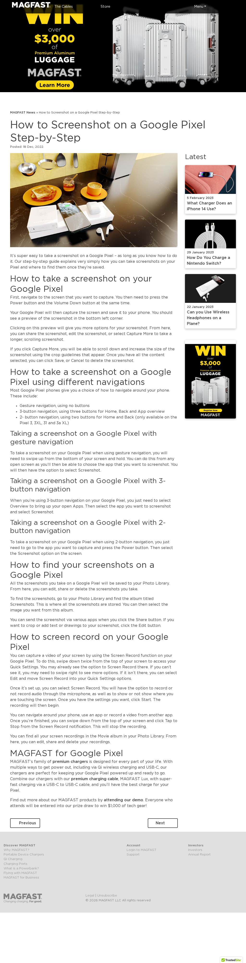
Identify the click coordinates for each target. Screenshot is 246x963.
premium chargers (70, 762)
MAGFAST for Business (21, 877)
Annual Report (199, 854)
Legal (90, 895)
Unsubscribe (107, 895)
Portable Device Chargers (24, 854)
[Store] (234, 7)
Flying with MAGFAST (20, 873)
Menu (198, 6)
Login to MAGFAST (141, 850)
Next (160, 823)
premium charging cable (94, 779)
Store (105, 6)
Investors (195, 850)
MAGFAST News (22, 112)
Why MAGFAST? (16, 850)
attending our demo (123, 800)
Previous (27, 823)
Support (133, 854)
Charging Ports (15, 864)
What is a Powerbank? (21, 868)
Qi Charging (13, 859)
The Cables (63, 6)
